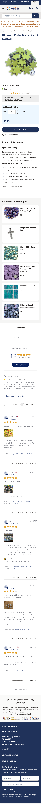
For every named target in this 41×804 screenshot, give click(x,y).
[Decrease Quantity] (17, 113)
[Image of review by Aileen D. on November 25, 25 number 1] (8, 433)
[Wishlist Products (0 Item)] (33, 8)
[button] (5, 2)
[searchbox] (12, 404)
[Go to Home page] (13, 8)
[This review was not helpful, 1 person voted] (35, 638)
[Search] (35, 15)
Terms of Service (20, 797)
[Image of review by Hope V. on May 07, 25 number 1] (8, 489)
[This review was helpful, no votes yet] (31, 464)
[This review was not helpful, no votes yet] (35, 464)
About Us (5, 749)
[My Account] (29, 8)
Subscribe (8, 790)
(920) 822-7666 (9, 731)
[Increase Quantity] (17, 110)
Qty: (5, 112)
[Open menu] (3, 8)
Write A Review (20, 365)
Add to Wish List (11, 135)
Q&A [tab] (25, 337)
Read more (18, 624)
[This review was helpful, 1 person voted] (31, 638)
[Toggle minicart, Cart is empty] (37, 8)
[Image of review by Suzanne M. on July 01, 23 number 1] (8, 605)
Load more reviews (20, 690)
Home (4, 31)
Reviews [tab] (17, 337)
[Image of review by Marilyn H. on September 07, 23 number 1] (8, 537)
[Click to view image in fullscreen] (20, 61)
